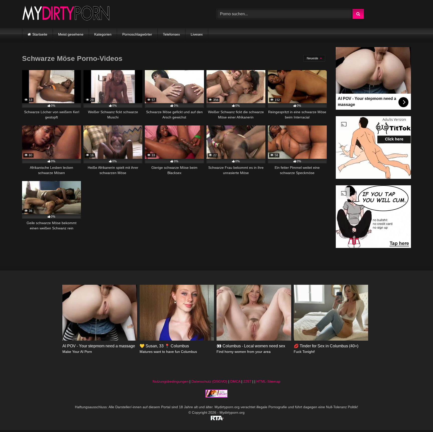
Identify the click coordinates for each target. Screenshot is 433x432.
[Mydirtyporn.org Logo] (66, 14)
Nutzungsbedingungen (170, 381)
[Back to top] (417, 417)
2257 (247, 381)
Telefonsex (171, 34)
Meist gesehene (70, 34)
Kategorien (103, 34)
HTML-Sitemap (268, 381)
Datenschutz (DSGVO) (209, 381)
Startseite (39, 34)
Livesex (197, 34)
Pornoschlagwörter (137, 34)
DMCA (235, 381)
